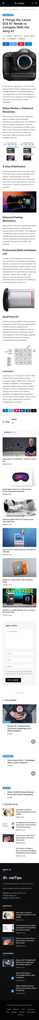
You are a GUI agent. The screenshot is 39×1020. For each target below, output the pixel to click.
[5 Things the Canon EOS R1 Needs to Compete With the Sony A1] (19, 80)
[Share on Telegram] (28, 44)
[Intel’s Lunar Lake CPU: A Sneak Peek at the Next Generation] (8, 838)
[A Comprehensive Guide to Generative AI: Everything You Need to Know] (8, 825)
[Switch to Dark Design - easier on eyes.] (32, 3)
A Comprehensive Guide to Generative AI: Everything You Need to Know (26, 825)
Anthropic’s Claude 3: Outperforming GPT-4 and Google (26, 812)
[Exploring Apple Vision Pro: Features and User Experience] (19, 507)
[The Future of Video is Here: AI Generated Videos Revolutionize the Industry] (8, 851)
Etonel (30, 1005)
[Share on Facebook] (6, 44)
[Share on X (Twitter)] (13, 44)
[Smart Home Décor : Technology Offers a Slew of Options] (19, 747)
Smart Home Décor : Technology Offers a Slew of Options (21, 761)
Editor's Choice (8, 15)
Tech (7, 1012)
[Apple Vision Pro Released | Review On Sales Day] (19, 446)
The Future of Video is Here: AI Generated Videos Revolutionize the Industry (26, 850)
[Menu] (3, 3)
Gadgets (14, 1012)
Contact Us (30, 1009)
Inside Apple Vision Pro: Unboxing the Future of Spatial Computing (17, 490)
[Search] (36, 3)
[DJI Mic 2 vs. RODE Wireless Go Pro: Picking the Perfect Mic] (19, 597)
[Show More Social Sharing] (34, 44)
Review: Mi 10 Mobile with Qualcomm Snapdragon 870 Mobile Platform (19, 728)
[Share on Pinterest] (21, 44)
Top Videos (6, 722)
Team (23, 1009)
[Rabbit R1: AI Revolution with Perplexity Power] (19, 567)
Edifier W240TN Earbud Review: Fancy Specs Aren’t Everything (20, 793)
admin (10, 36)
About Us (16, 1009)
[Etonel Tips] (20, 3)
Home (9, 1009)
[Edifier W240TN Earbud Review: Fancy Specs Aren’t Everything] (19, 779)
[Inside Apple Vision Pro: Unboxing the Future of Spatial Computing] (19, 477)
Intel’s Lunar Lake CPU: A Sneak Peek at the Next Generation (25, 837)
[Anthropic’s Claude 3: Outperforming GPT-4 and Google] (8, 812)
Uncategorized (8, 756)
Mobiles (21, 1012)
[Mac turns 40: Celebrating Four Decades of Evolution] (19, 537)
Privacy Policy (31, 1012)
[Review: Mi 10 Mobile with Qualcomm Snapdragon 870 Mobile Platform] (19, 713)
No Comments (12, 38)
